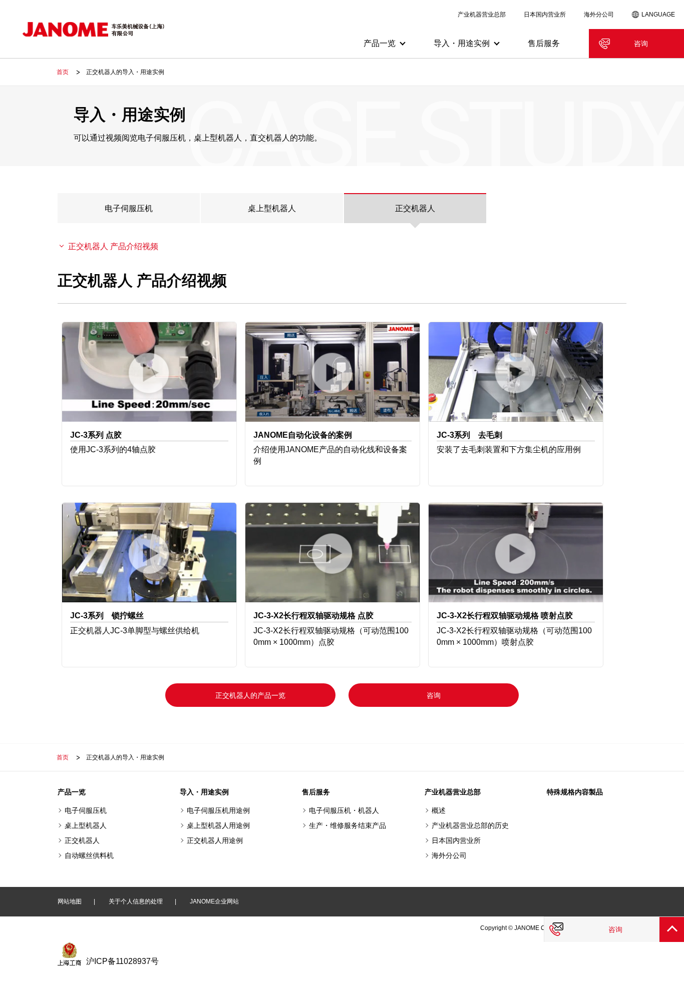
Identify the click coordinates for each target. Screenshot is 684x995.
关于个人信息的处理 (136, 901)
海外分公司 (599, 14)
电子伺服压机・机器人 (344, 810)
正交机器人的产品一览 (250, 695)
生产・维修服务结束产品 (347, 825)
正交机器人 (415, 208)
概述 (439, 810)
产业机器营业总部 (482, 14)
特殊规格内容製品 (575, 792)
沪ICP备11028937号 (122, 961)
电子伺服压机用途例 (218, 810)
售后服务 (544, 43)
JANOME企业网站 (214, 901)
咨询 (641, 44)
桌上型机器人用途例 (218, 825)
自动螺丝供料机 (89, 855)
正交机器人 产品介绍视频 (113, 246)
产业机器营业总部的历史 (470, 825)
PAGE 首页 (671, 929)
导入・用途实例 (204, 792)
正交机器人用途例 (215, 840)
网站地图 (70, 901)
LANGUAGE (658, 14)
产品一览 (72, 792)
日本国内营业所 (545, 14)
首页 (63, 72)
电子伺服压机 (129, 208)
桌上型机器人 (272, 208)
